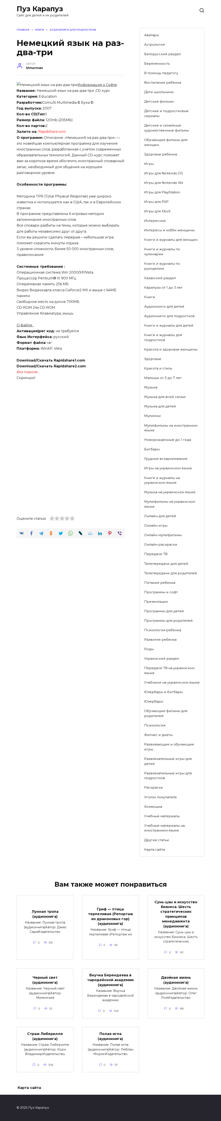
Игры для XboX (157, 211)
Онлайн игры (155, 525)
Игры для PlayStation (162, 192)
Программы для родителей (168, 620)
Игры (149, 164)
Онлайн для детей (160, 516)
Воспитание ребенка (162, 82)
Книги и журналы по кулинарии (162, 251)
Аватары (151, 35)
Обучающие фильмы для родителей (165, 713)
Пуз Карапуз (40, 9)
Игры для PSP (156, 202)
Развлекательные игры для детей (168, 761)
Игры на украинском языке (168, 468)
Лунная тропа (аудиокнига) (45, 914)
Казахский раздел (160, 278)
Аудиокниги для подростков (169, 316)
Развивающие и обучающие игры (169, 746)
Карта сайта (154, 849)
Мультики (152, 416)
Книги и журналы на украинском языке (162, 480)
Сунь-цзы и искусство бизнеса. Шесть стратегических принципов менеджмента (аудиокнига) (176, 914)
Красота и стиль (158, 368)
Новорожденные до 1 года (167, 440)
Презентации (156, 602)
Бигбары (152, 449)
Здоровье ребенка (160, 154)
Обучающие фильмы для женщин (165, 142)
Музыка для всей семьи (165, 397)
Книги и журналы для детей (168, 325)
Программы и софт (161, 592)
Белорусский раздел (162, 54)
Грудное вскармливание (166, 459)
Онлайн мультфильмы (163, 535)
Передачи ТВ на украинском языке (169, 670)
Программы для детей (164, 611)
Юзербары (153, 701)
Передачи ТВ (155, 554)
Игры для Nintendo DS (163, 173)
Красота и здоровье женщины (170, 349)
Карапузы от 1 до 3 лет (163, 287)
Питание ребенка (159, 583)
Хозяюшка (153, 807)
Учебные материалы (162, 816)
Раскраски (153, 787)
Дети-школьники (159, 92)
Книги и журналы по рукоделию (162, 266)
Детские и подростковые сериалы (166, 113)
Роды (149, 649)
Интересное (155, 221)
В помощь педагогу (161, 73)
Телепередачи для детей (166, 564)
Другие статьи (156, 840)
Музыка (150, 387)
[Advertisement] (71, 417)
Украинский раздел (161, 658)
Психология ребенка (162, 630)
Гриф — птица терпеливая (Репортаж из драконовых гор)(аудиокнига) (110, 916)
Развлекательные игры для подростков (168, 775)
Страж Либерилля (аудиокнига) (45, 1036)
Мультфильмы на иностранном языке (170, 427)
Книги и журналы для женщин (170, 240)
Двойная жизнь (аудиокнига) (176, 979)
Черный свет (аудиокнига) (45, 979)
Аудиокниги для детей (164, 306)
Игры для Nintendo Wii (163, 183)
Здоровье (152, 359)
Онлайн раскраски (160, 544)
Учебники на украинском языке (172, 682)
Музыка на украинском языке (170, 492)
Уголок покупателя (160, 797)
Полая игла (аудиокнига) (110, 1036)
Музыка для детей (160, 406)
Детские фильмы (159, 101)
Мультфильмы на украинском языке (169, 504)
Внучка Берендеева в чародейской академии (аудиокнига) (110, 980)
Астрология (154, 44)
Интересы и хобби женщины (169, 230)
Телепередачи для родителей (170, 573)
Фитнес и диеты (158, 735)
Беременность (157, 63)
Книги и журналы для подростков (163, 337)
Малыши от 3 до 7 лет (163, 378)
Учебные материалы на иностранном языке (164, 828)
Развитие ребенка (160, 639)
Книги (149, 297)
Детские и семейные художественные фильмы (166, 127)
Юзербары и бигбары (163, 692)
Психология (154, 725)
